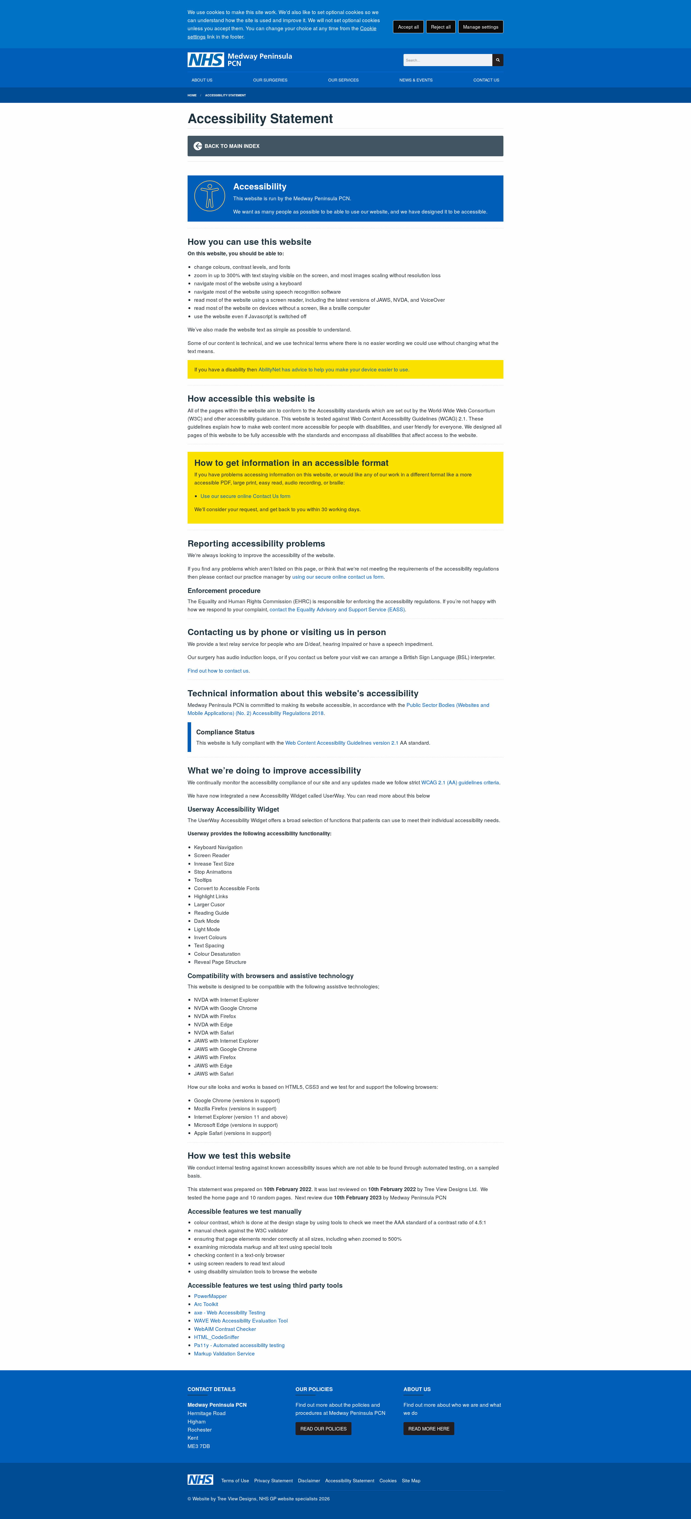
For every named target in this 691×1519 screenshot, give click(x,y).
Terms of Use (235, 1480)
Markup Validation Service (224, 1353)
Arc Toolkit (206, 1303)
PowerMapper (210, 1295)
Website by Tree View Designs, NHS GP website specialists (255, 1498)
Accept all (408, 26)
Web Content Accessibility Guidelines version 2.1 (342, 742)
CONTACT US (486, 80)
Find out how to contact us (218, 670)
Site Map (411, 1480)
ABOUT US (202, 80)
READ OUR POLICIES (323, 1428)
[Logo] (240, 60)
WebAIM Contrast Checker (225, 1328)
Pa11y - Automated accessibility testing (239, 1344)
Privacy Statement (273, 1480)
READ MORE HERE (428, 1428)
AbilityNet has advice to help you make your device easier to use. (334, 369)
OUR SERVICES (343, 80)
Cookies (388, 1480)
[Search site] (497, 60)
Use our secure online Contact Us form (245, 495)
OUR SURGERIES (270, 80)
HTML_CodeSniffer (216, 1336)
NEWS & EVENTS (416, 80)
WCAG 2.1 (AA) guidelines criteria (460, 782)
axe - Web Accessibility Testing (229, 1312)
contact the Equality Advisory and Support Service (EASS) (337, 609)
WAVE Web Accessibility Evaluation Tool (241, 1320)
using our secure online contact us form (338, 576)
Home (192, 95)
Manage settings (481, 26)
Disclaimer (309, 1480)
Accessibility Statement (225, 95)
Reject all (441, 26)
